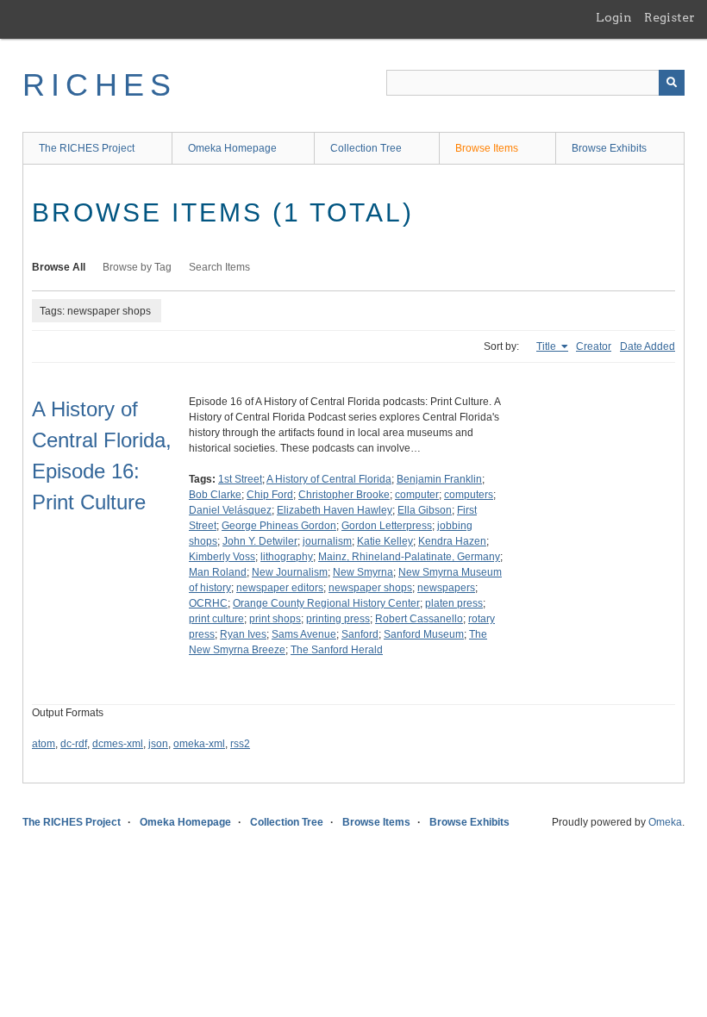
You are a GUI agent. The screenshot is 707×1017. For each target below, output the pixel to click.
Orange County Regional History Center (326, 603)
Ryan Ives (243, 634)
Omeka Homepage (232, 148)
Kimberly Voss (222, 557)
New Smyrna (363, 572)
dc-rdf (73, 744)
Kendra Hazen (452, 541)
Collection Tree (366, 148)
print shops (275, 619)
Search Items (219, 267)
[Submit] (672, 83)
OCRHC (208, 603)
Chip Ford (270, 495)
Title (547, 346)
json (158, 744)
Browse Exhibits (609, 148)
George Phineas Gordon (279, 526)
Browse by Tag (137, 267)
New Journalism (290, 572)
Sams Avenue (304, 634)
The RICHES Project (87, 148)
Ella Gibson (424, 510)
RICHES (99, 85)
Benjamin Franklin (439, 479)
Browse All (58, 267)
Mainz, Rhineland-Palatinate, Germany (409, 557)
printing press (338, 619)
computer (417, 495)
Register (669, 17)
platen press (454, 603)
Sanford (360, 634)
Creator (593, 346)
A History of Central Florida (328, 479)
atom (43, 744)
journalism (327, 541)
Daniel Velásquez (230, 510)
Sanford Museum (424, 634)
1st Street (240, 479)
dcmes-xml (117, 744)
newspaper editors (279, 588)
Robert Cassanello (419, 619)
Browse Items (486, 148)
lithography (286, 557)
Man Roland (218, 572)
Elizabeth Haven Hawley (334, 510)
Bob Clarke (215, 495)
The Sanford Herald (337, 650)
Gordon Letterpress (386, 526)
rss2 (240, 744)
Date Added (647, 346)
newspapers (446, 588)
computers (468, 495)
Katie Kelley (385, 541)
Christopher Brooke (344, 495)
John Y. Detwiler (259, 541)
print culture (216, 619)
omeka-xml (199, 744)
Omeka (665, 822)
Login (614, 17)
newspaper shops (370, 588)
